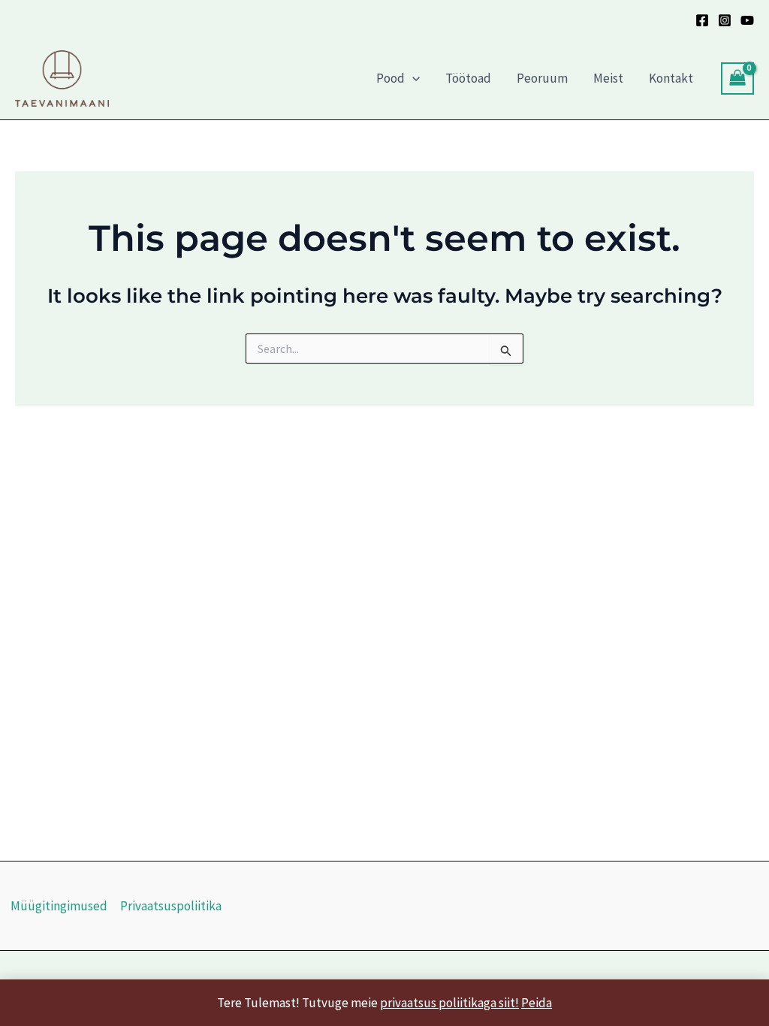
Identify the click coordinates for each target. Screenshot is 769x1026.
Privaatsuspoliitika (171, 906)
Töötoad (468, 78)
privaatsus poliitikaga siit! (449, 1002)
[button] (412, 78)
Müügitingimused (59, 906)
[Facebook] (702, 20)
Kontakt (671, 78)
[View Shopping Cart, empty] (737, 78)
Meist (608, 78)
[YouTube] (747, 20)
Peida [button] (536, 1002)
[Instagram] (724, 20)
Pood (390, 78)
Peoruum (542, 78)
